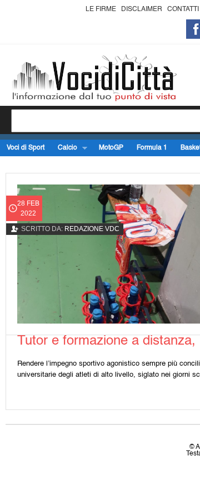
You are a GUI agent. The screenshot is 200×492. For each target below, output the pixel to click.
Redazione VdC (91, 229)
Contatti (183, 9)
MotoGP (111, 148)
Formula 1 (152, 148)
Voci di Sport (25, 148)
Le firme (101, 9)
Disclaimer (141, 9)
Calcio (64, 148)
